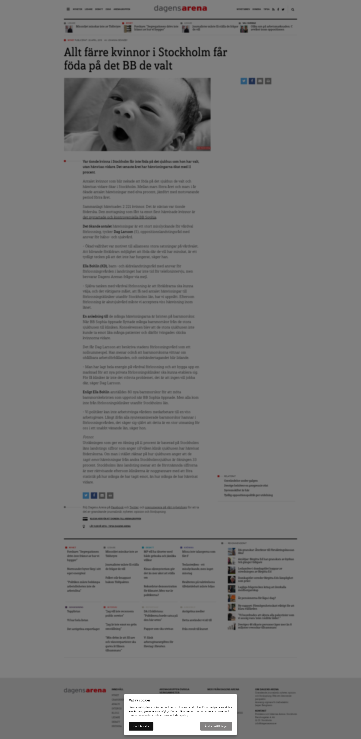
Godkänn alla (141, 726)
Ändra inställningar (216, 726)
